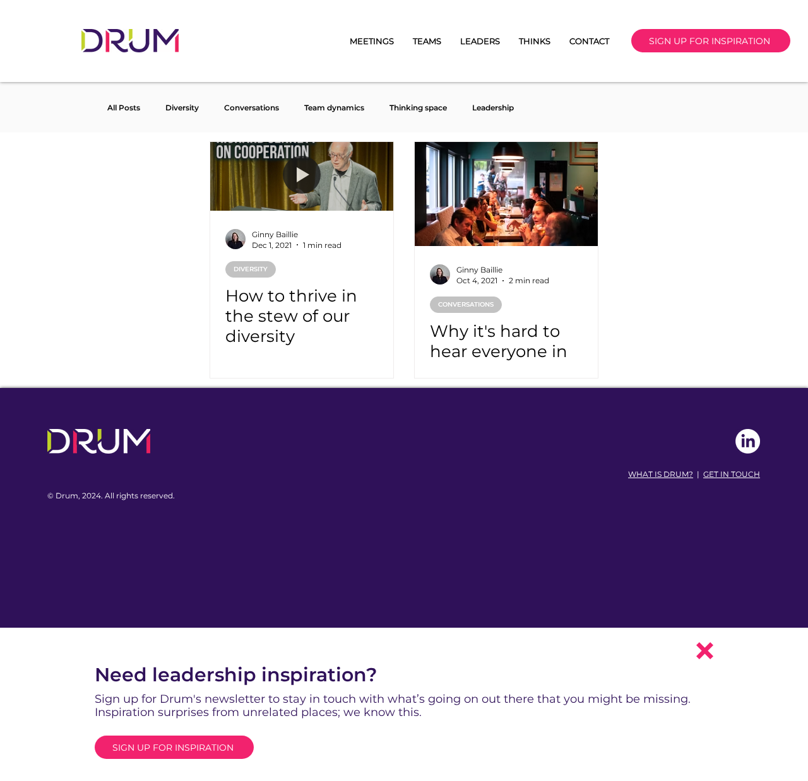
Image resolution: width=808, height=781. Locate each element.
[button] (704, 651)
